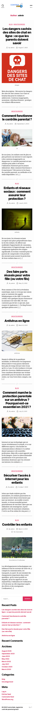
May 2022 (5, 659)
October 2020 (7, 667)
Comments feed (8, 697)
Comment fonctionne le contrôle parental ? (17, 117)
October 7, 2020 (23, 487)
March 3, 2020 (23, 529)
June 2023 (6, 656)
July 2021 (5, 664)
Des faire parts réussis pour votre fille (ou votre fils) (17, 275)
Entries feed (6, 694)
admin (12, 47)
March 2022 (6, 661)
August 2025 (7, 651)
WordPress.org (7, 699)
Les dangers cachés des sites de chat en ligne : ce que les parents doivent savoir (17, 36)
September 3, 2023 (23, 124)
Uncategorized (19, 24)
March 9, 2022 (23, 325)
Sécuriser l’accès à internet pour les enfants (17, 478)
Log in (4, 691)
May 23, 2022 (23, 283)
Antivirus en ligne (16, 321)
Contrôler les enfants (17, 524)
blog (11, 24)
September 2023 (8, 654)
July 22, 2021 (23, 411)
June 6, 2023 (23, 203)
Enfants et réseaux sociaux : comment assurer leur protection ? (17, 193)
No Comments (18, 532)
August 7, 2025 (23, 47)
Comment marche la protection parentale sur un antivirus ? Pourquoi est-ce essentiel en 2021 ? (16, 400)
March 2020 (6, 669)
